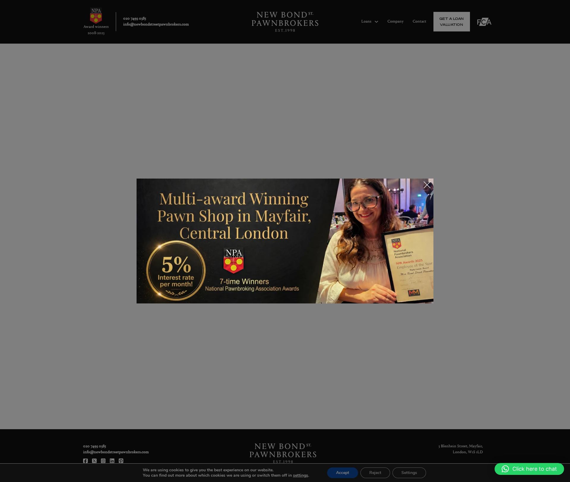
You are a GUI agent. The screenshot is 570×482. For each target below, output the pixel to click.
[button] (529, 469)
